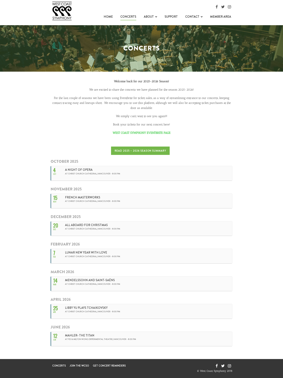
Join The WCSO (79, 366)
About (149, 17)
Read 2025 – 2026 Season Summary (140, 151)
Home (108, 17)
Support (171, 17)
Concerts (128, 17)
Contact (192, 17)
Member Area (220, 17)
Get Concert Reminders (109, 366)
